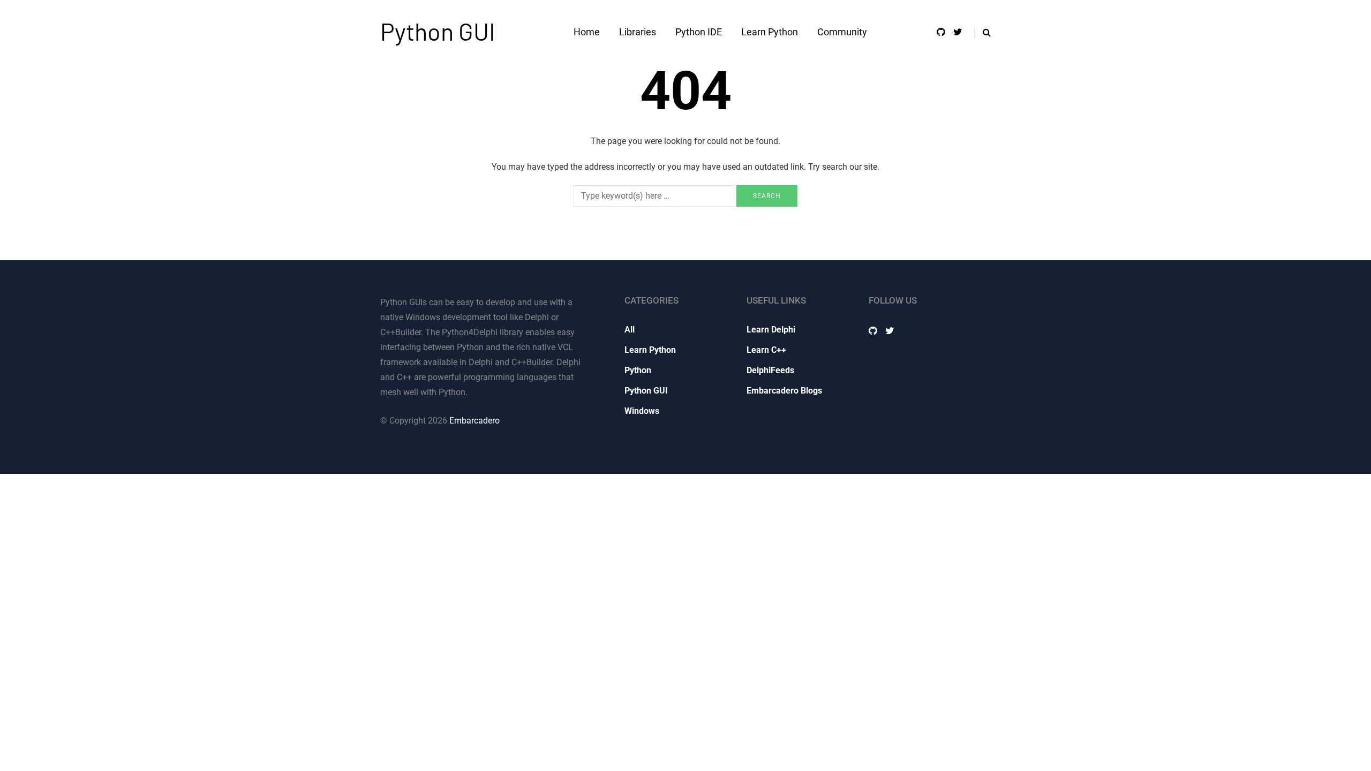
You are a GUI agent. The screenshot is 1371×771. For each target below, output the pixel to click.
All (629, 329)
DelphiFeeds (770, 370)
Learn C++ (766, 350)
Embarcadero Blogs (784, 391)
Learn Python (769, 31)
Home (587, 31)
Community (842, 31)
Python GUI (437, 31)
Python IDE (698, 31)
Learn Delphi (771, 329)
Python (637, 370)
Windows (641, 411)
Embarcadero (474, 420)
